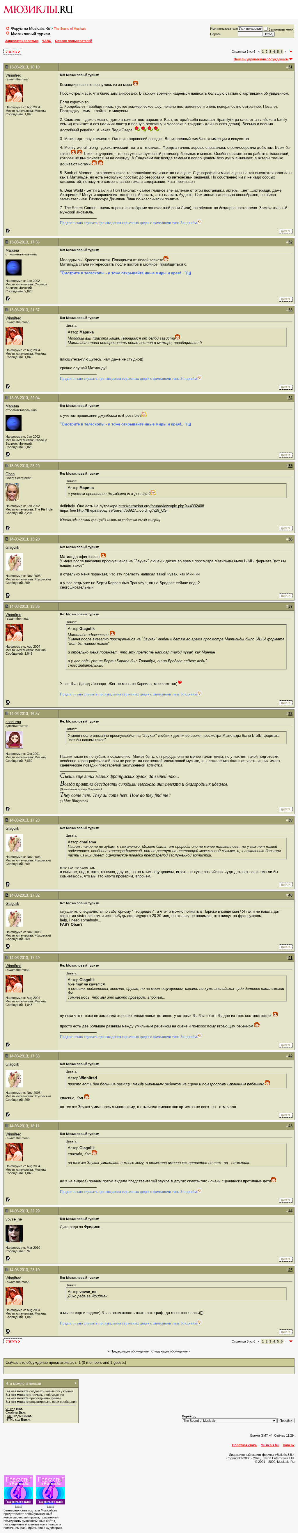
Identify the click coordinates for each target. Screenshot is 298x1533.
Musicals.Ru (270, 1445)
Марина (12, 250)
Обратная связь (244, 1445)
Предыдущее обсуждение (130, 1351)
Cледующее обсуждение (169, 1351)
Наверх (289, 1445)
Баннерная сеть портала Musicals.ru (30, 1510)
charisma (13, 722)
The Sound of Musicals (70, 28)
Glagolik (12, 547)
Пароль (215, 34)
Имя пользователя (224, 28)
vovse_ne (14, 1219)
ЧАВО (47, 41)
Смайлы (12, 1412)
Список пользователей (73, 41)
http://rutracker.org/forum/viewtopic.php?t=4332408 (161, 506)
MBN (18, 1506)
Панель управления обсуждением (261, 59)
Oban (10, 474)
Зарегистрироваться (21, 41)
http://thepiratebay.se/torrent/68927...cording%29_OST (123, 510)
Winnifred (13, 75)
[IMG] (9, 1416)
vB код (10, 1409)
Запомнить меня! (281, 29)
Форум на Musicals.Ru (30, 28)
